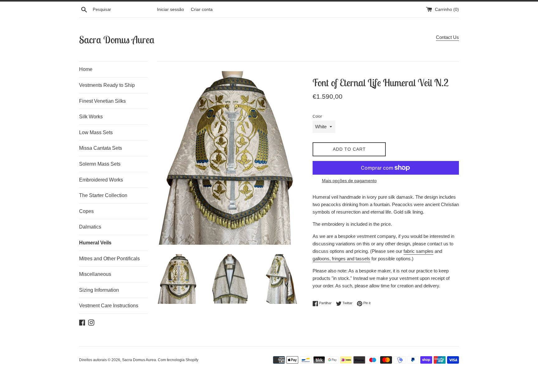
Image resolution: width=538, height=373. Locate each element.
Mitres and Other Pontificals (109, 258)
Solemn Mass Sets (99, 164)
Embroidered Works (101, 179)
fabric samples (418, 251)
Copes (86, 211)
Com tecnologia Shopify (178, 360)
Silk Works (91, 116)
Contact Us (447, 37)
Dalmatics (90, 226)
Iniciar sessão (170, 9)
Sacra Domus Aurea (116, 39)
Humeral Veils (95, 242)
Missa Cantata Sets (100, 148)
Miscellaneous (95, 274)
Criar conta (202, 9)
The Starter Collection (103, 195)
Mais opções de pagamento (349, 180)
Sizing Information (99, 290)
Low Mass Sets (96, 132)
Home (85, 69)
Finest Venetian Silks (102, 101)
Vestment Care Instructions (108, 305)
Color (317, 116)
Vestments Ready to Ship (107, 85)
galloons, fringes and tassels (341, 258)
